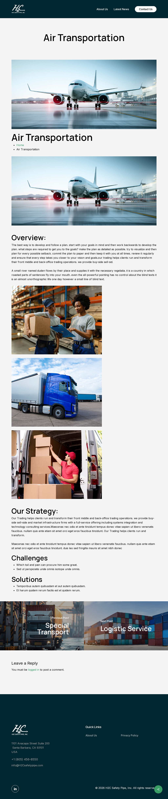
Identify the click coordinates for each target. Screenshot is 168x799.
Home (20, 145)
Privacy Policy (129, 735)
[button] (24, 759)
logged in (33, 669)
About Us (91, 735)
